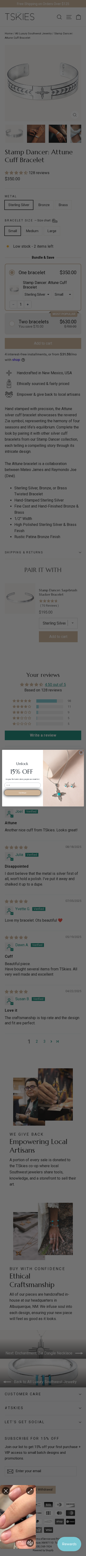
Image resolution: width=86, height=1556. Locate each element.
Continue (23, 792)
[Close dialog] (81, 752)
